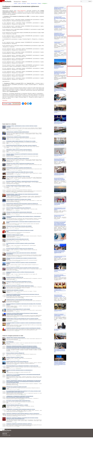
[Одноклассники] (25, 103)
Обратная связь (4, 433)
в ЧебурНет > (44, 3)
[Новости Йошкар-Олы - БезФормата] (6, 1)
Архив (19, 3)
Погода (28, 3)
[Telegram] (28, 103)
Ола (15, 11)
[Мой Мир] (30, 103)
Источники (24, 3)
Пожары (39, 3)
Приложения (4, 100)
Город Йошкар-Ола (21, 10)
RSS (9, 435)
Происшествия (34, 3)
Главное (15, 3)
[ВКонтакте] (23, 103)
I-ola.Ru (9, 103)
